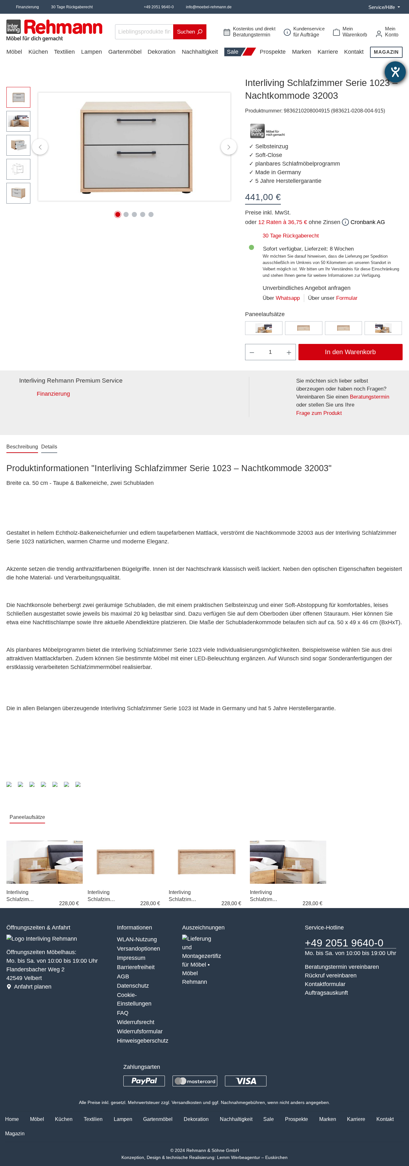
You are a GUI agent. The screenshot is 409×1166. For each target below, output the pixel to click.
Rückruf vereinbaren (331, 975)
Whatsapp (288, 298)
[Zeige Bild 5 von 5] (151, 214)
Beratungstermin (369, 397)
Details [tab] (49, 446)
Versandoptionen (138, 948)
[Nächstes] (229, 147)
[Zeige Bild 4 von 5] (142, 214)
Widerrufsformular (140, 1031)
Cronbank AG (367, 222)
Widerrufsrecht (135, 1022)
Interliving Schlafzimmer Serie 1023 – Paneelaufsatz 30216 (101, 896)
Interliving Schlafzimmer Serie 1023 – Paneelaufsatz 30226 (182, 896)
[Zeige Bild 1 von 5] (117, 214)
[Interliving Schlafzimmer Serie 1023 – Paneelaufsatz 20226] (383, 328)
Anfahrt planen (32, 986)
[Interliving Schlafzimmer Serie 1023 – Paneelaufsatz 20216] (263, 328)
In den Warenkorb (350, 351)
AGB (123, 976)
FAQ (122, 1013)
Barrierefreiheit (136, 967)
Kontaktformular (325, 984)
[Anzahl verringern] (252, 352)
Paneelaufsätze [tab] (27, 817)
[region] (119, 146)
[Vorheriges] (40, 147)
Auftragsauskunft (326, 993)
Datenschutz (133, 986)
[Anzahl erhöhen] (289, 352)
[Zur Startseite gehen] (54, 30)
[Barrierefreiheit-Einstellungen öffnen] (395, 71)
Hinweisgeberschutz (142, 1041)
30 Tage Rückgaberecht (72, 7)
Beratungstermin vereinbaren (342, 967)
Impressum (131, 958)
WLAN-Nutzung (137, 939)
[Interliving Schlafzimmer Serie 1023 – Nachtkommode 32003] (134, 147)
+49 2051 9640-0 (159, 7)
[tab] (22, 447)
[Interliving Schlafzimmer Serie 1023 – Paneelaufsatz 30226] (343, 328)
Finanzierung (27, 7)
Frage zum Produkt (319, 413)
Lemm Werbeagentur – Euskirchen (252, 1157)
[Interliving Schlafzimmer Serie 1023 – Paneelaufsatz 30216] (303, 328)
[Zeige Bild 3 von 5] (134, 214)
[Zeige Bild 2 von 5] (126, 214)
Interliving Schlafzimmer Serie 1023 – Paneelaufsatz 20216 (19, 896)
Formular (347, 298)
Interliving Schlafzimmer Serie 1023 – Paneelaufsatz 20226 (263, 896)
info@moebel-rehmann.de (209, 7)
